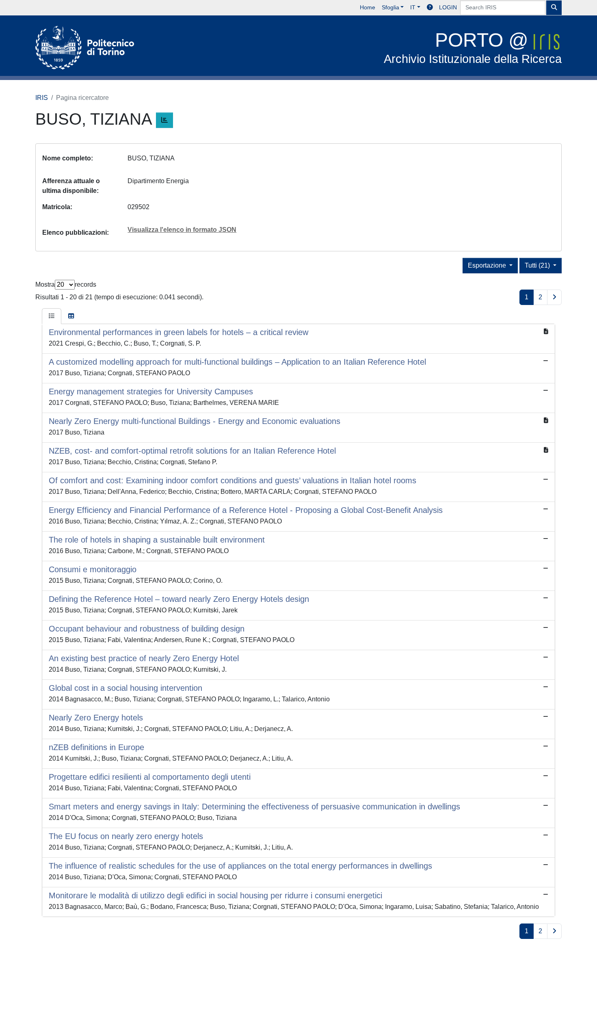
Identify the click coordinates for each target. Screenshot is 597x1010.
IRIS (41, 97)
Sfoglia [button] (390, 7)
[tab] (51, 316)
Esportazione (488, 265)
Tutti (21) (538, 265)
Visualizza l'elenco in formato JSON (182, 229)
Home (367, 7)
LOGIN (448, 7)
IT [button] (412, 7)
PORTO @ (473, 47)
